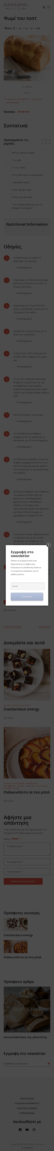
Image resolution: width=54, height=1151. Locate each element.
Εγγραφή (27, 596)
